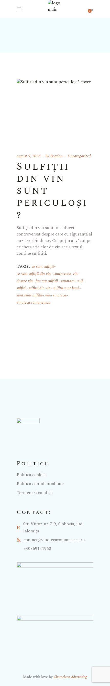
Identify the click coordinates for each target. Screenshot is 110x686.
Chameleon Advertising (70, 677)
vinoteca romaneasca (33, 302)
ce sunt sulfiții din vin (34, 274)
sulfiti (21, 288)
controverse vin (65, 274)
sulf (80, 281)
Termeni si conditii (35, 492)
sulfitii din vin (39, 288)
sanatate (67, 281)
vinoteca (59, 295)
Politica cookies (31, 474)
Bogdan (56, 156)
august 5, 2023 (28, 156)
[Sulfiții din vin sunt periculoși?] (54, 110)
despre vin (25, 281)
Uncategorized (79, 156)
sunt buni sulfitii (29, 295)
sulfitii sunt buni (66, 288)
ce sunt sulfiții (43, 267)
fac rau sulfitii (47, 281)
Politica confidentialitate (40, 483)
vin (47, 295)
